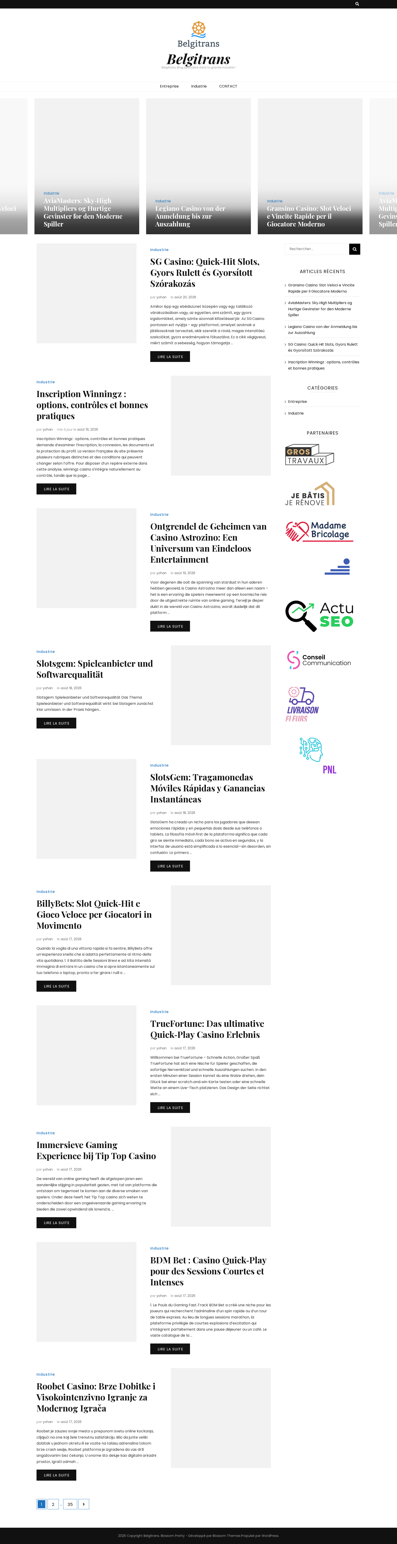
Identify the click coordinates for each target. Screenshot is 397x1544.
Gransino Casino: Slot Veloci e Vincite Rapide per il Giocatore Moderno (309, 216)
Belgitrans (198, 58)
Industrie (199, 86)
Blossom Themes (226, 1535)
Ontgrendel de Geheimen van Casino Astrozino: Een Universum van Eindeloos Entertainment (208, 542)
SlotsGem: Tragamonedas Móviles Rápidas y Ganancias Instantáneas (207, 788)
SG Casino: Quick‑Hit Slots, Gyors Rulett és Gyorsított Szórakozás (205, 272)
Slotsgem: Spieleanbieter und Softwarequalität (95, 668)
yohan (161, 297)
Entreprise (169, 86)
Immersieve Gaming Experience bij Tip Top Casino (96, 1150)
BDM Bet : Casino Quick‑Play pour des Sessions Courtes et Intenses (208, 1271)
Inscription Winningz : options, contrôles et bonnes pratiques (92, 404)
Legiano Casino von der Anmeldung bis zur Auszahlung (190, 216)
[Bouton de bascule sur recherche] (357, 4)
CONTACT (228, 86)
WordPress (270, 1535)
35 (72, 1504)
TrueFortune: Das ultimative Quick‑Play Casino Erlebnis (207, 1028)
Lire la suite (170, 356)
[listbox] (198, 166)
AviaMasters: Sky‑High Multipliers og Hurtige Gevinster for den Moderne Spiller (83, 212)
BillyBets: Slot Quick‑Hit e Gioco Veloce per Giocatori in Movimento (94, 914)
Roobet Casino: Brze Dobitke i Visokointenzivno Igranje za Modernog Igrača (96, 1397)
